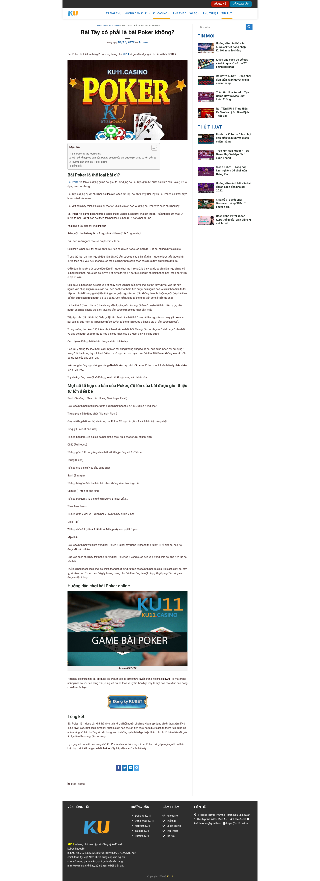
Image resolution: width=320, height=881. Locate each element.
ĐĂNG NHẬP (241, 3)
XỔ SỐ (194, 13)
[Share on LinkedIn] (130, 768)
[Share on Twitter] (124, 768)
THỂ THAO (179, 13)
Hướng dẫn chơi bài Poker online (90, 161)
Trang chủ (114, 13)
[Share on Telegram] (136, 768)
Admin (143, 42)
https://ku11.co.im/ (237, 823)
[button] (152, 148)
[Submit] (249, 27)
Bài (74, 182)
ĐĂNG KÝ (220, 3)
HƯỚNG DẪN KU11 (136, 13)
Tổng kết (77, 165)
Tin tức (227, 13)
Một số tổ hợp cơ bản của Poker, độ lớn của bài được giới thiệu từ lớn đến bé (114, 157)
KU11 (170, 876)
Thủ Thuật (210, 13)
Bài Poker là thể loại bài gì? (86, 153)
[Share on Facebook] (118, 768)
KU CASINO (160, 13)
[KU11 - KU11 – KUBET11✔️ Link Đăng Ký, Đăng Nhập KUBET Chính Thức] (84, 13)
